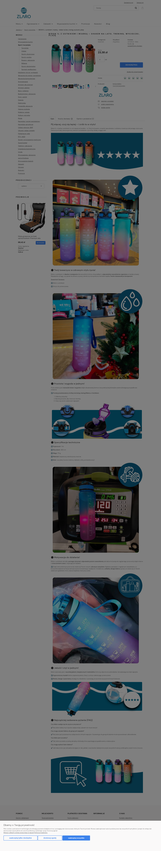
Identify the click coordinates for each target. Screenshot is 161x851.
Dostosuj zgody (49, 838)
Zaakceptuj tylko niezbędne (20, 838)
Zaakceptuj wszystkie (76, 838)
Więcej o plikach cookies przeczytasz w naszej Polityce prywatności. (26, 833)
